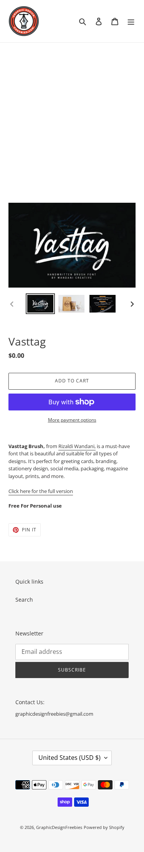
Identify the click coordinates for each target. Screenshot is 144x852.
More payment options (72, 420)
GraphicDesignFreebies (59, 827)
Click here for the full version (40, 491)
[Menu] (131, 21)
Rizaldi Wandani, (77, 446)
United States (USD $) (69, 757)
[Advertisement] (72, 118)
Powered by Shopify (104, 827)
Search (24, 599)
